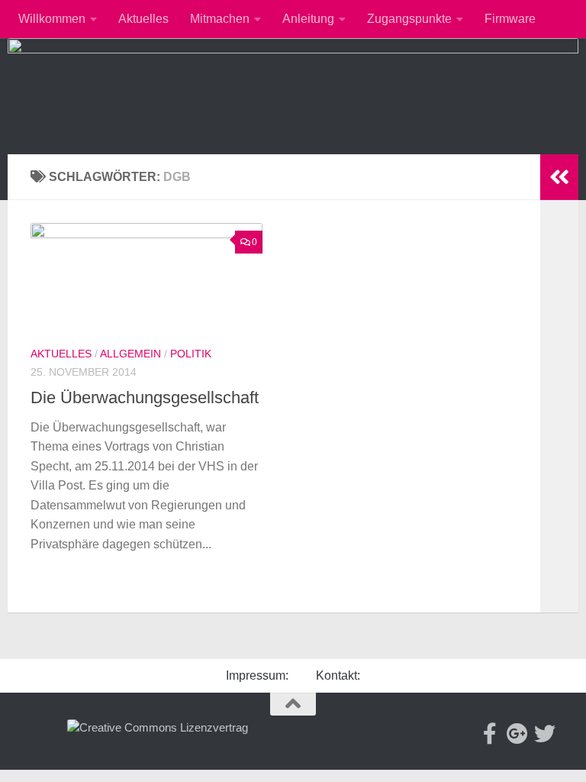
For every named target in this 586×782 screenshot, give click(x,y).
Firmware (510, 18)
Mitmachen (220, 18)
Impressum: (257, 675)
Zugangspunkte (409, 18)
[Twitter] (544, 734)
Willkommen (51, 18)
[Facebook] (490, 734)
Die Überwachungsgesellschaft (145, 397)
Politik (190, 353)
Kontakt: (338, 675)
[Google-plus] (517, 734)
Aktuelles (143, 18)
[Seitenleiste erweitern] (559, 177)
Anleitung (308, 18)
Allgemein (130, 353)
